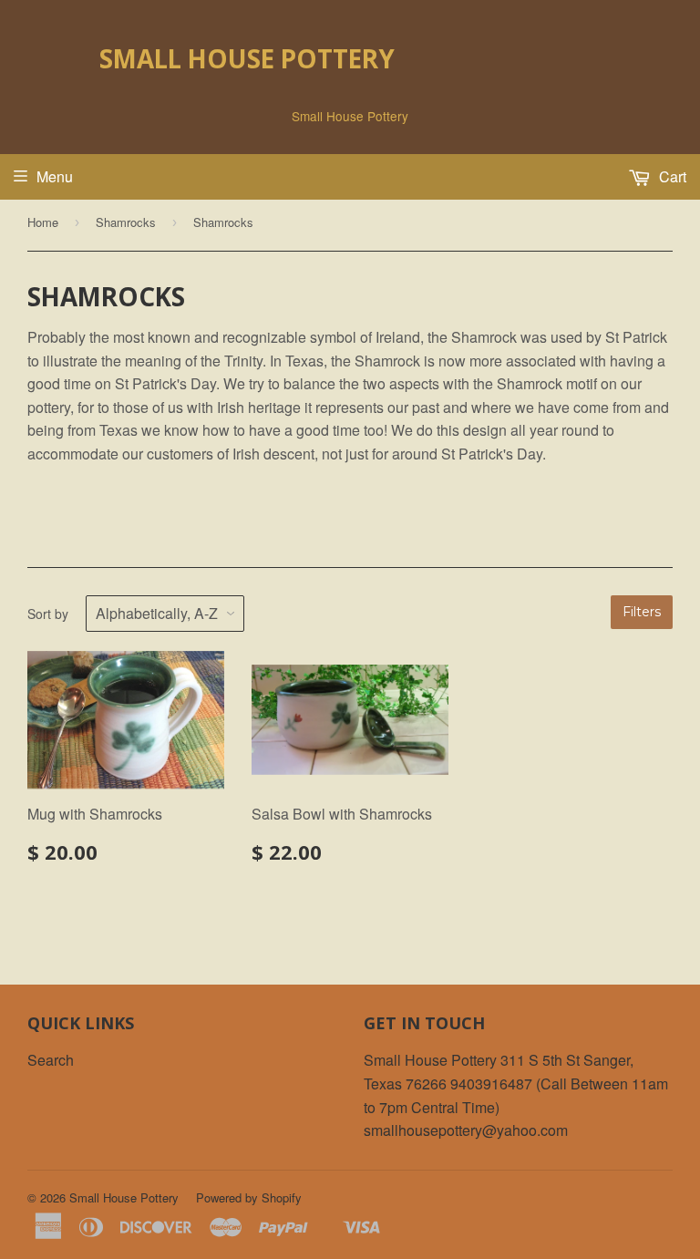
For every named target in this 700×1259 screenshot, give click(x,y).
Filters (642, 612)
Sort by (47, 613)
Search (50, 1059)
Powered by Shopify (249, 1197)
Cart (670, 176)
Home (42, 222)
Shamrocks (126, 222)
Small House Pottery (247, 58)
